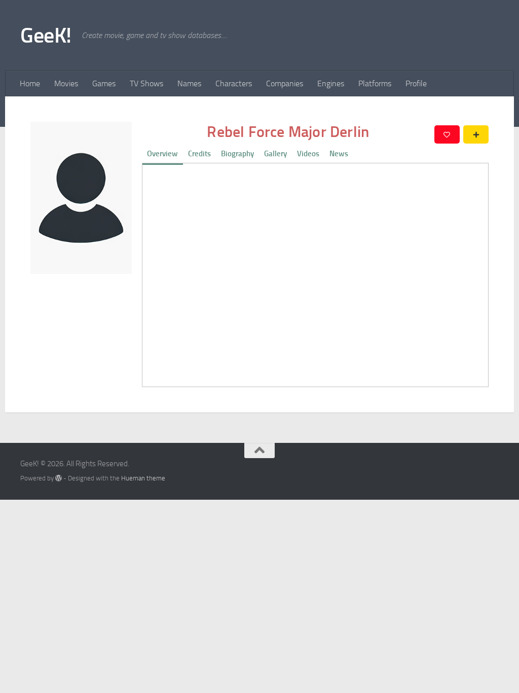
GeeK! (45, 35)
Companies (284, 83)
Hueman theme (143, 478)
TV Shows (146, 83)
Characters (233, 83)
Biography (237, 153)
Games (104, 83)
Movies (66, 83)
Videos (308, 153)
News (338, 153)
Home (30, 83)
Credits (199, 153)
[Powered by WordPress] (58, 478)
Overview (162, 153)
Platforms (374, 83)
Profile (416, 83)
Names (189, 83)
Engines (330, 83)
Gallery (275, 153)
